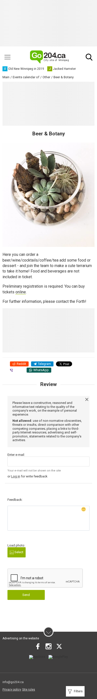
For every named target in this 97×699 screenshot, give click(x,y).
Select (18, 552)
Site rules (28, 689)
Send (26, 595)
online (20, 292)
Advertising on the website (20, 638)
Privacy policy (11, 689)
